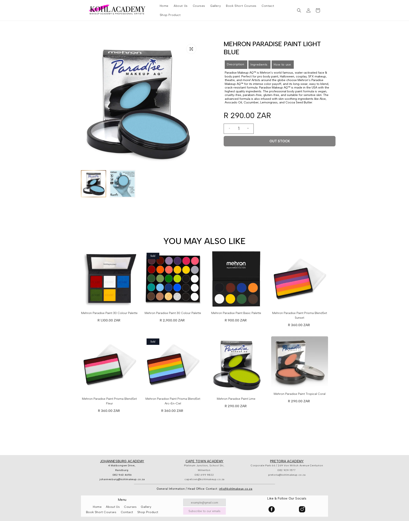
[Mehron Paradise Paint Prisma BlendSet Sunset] (299, 280)
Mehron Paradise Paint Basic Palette (236, 313)
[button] (299, 10)
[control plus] (250, 129)
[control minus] (228, 129)
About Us (113, 507)
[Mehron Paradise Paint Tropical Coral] (299, 363)
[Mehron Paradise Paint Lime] (236, 365)
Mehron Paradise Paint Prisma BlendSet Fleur (109, 401)
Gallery (146, 507)
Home (97, 507)
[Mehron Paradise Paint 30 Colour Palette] (109, 280)
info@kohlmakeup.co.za (235, 488)
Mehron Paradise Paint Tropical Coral (299, 394)
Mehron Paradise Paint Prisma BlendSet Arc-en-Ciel (172, 401)
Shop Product (147, 512)
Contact (127, 512)
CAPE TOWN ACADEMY (204, 461)
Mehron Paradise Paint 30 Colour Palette (109, 313)
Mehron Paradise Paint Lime (236, 399)
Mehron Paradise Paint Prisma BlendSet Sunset (299, 315)
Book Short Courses (101, 512)
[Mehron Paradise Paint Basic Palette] (236, 280)
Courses (130, 507)
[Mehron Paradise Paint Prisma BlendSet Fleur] (109, 365)
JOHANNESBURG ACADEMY (122, 461)
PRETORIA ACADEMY (287, 461)
